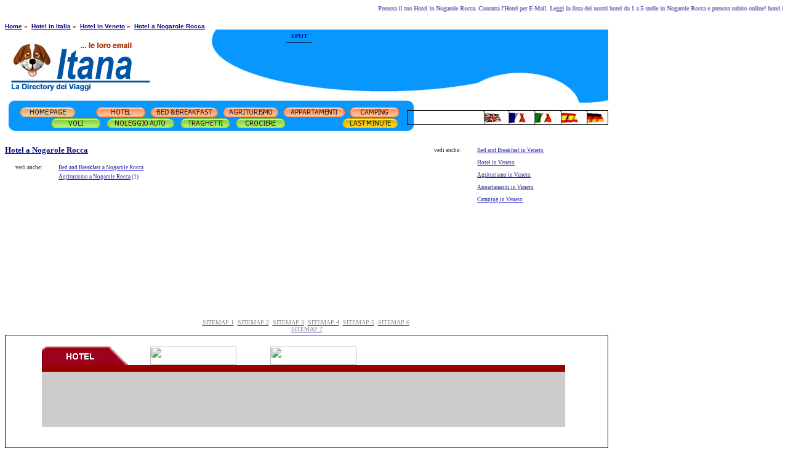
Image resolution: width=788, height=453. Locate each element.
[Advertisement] (460, 52)
